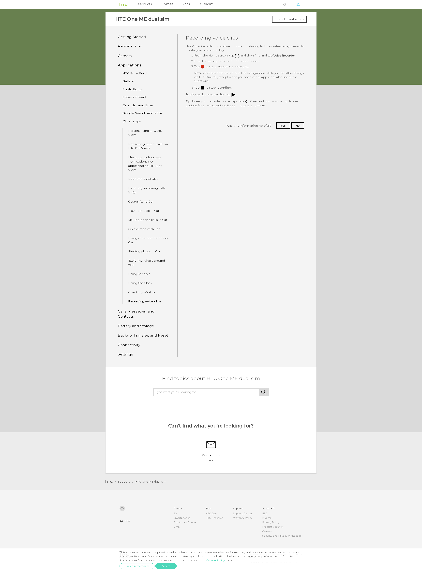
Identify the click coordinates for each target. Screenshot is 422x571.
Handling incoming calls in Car (147, 190)
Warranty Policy (242, 518)
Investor (267, 518)
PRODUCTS (144, 4)
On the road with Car (144, 229)
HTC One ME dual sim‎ (151, 481)
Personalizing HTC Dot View (145, 133)
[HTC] (123, 4)
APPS (186, 4)
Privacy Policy (270, 522)
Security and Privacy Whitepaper (282, 535)
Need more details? (143, 179)
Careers (267, 531)
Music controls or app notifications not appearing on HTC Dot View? (145, 164)
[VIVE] (298, 4)
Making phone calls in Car (147, 219)
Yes (283, 125)
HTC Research (214, 518)
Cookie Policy (215, 560)
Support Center (242, 513)
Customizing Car (141, 201)
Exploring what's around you (146, 263)
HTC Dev (211, 513)
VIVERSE (167, 4)
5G (175, 513)
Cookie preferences (137, 566)
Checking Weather (142, 292)
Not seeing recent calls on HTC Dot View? (148, 146)
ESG (265, 513)
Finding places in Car (144, 251)
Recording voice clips (144, 301)
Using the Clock (140, 283)
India (127, 521)
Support (124, 481)
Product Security (272, 526)
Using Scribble (139, 274)
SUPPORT (206, 4)
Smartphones (182, 518)
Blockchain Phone (185, 522)
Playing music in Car (143, 210)
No (298, 125)
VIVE (177, 526)
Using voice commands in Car (148, 240)
